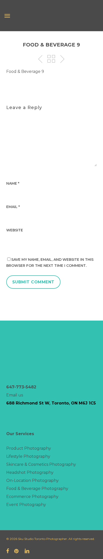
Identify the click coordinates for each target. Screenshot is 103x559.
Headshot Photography (30, 472)
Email (13, 207)
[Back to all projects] (51, 59)
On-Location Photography (32, 480)
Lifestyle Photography (28, 456)
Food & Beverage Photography (37, 488)
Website (14, 230)
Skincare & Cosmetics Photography (41, 464)
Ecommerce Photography (32, 496)
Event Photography (26, 504)
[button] (7, 15)
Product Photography (28, 448)
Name (12, 183)
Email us (14, 395)
